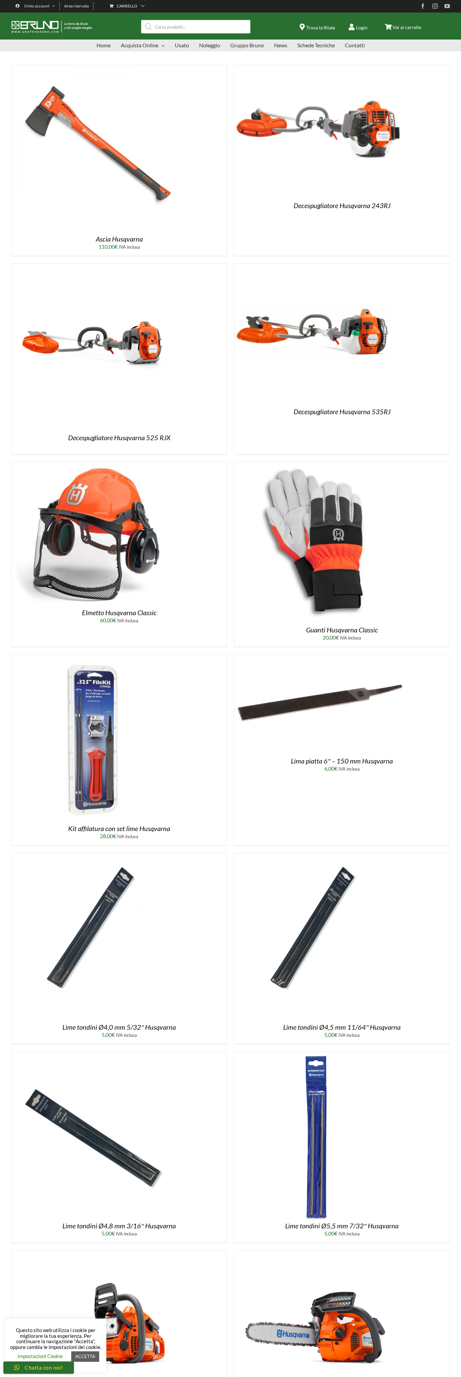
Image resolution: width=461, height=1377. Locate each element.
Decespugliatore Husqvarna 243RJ (342, 205)
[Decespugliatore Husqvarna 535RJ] (314, 266)
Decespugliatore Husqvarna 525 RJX (119, 437)
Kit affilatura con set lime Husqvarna (119, 828)
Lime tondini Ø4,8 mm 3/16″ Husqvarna (119, 1226)
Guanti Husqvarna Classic (342, 630)
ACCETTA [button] (85, 1356)
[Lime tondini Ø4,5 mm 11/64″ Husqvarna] (318, 855)
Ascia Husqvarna (119, 239)
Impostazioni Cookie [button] (40, 1356)
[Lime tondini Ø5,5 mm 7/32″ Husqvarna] (318, 1054)
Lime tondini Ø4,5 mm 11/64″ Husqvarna (342, 1027)
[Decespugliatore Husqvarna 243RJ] (318, 68)
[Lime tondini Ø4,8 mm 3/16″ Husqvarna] (95, 1054)
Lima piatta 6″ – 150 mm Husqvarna (342, 761)
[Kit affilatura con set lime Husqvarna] (95, 657)
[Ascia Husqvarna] (95, 68)
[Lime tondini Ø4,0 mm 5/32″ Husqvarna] (95, 855)
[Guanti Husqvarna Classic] (318, 464)
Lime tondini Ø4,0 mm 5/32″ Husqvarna (119, 1027)
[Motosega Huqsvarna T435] (318, 1253)
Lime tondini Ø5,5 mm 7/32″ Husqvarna (342, 1226)
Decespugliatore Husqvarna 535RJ (342, 411)
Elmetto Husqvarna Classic (119, 612)
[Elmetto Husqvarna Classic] (95, 464)
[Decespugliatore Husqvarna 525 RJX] (95, 266)
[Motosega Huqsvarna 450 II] (95, 1253)
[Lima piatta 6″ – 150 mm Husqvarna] (318, 657)
